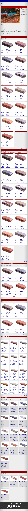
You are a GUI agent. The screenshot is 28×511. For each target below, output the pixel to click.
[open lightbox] (7, 45)
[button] (26, 1)
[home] (6, 1)
